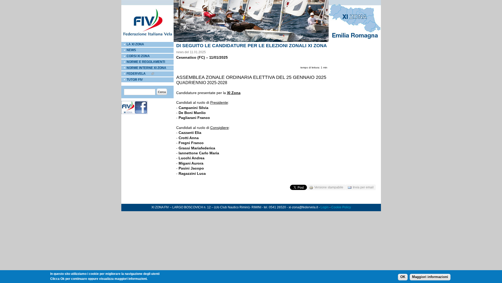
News (131, 50)
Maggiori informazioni (430, 277)
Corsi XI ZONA (138, 56)
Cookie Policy (341, 207)
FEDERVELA (136, 73)
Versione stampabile (328, 187)
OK (402, 277)
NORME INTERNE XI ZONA (146, 68)
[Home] (147, 41)
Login (325, 207)
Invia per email (363, 187)
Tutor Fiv (135, 79)
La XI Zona (135, 44)
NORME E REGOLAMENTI (146, 62)
